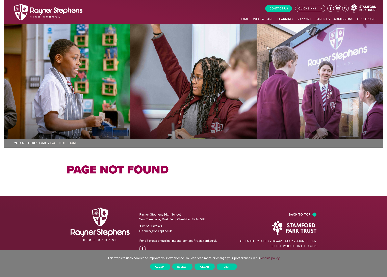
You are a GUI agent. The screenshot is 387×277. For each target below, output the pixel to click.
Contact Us (278, 8)
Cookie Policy (306, 241)
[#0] (142, 249)
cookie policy (270, 258)
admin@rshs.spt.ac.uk (157, 231)
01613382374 (152, 226)
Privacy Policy (282, 241)
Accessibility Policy (254, 241)
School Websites (283, 246)
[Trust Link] (364, 8)
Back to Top (299, 214)
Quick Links (307, 8)
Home (42, 143)
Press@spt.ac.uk (205, 241)
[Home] (48, 12)
